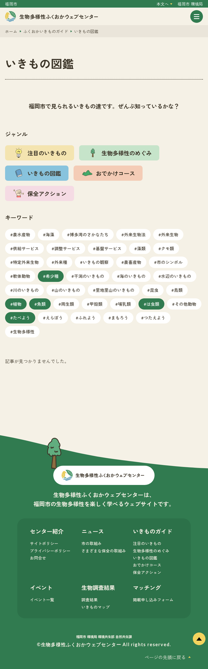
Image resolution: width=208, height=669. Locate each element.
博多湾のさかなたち (89, 234)
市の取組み (91, 543)
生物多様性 (23, 331)
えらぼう (54, 317)
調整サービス (67, 248)
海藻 (50, 234)
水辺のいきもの (176, 276)
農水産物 (21, 234)
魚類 (41, 304)
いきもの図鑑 (145, 558)
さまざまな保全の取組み (103, 551)
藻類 (141, 248)
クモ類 (167, 248)
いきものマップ (95, 607)
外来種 (60, 262)
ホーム (11, 31)
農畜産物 (132, 262)
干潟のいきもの (89, 276)
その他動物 (185, 304)
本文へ (163, 4)
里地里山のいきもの (115, 290)
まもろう (119, 317)
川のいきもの (26, 290)
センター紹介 (46, 531)
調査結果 (89, 600)
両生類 (67, 304)
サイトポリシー (44, 543)
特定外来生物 (26, 262)
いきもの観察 (96, 262)
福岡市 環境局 (190, 4)
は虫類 (152, 304)
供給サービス (26, 248)
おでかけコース (147, 565)
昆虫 (154, 290)
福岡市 (11, 4)
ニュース (92, 531)
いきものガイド (152, 531)
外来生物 (169, 234)
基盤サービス (109, 248)
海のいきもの (133, 276)
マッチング (147, 587)
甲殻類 (96, 304)
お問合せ (38, 558)
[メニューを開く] (196, 16)
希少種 (52, 276)
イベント (41, 587)
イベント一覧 (42, 600)
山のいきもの (67, 290)
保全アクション (147, 572)
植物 (17, 304)
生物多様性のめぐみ (151, 551)
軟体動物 (21, 276)
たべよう (21, 317)
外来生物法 (135, 234)
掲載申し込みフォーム (153, 600)
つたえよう (154, 317)
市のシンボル (170, 262)
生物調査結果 (98, 587)
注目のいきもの (147, 543)
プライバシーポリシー (50, 551)
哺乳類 (124, 304)
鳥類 (178, 290)
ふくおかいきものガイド (45, 31)
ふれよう (87, 317)
